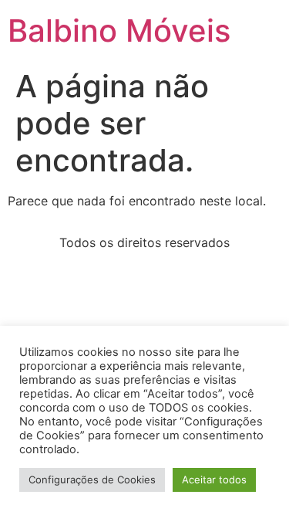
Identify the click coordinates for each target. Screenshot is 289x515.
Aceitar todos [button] (214, 479)
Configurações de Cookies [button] (92, 479)
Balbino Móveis (119, 30)
